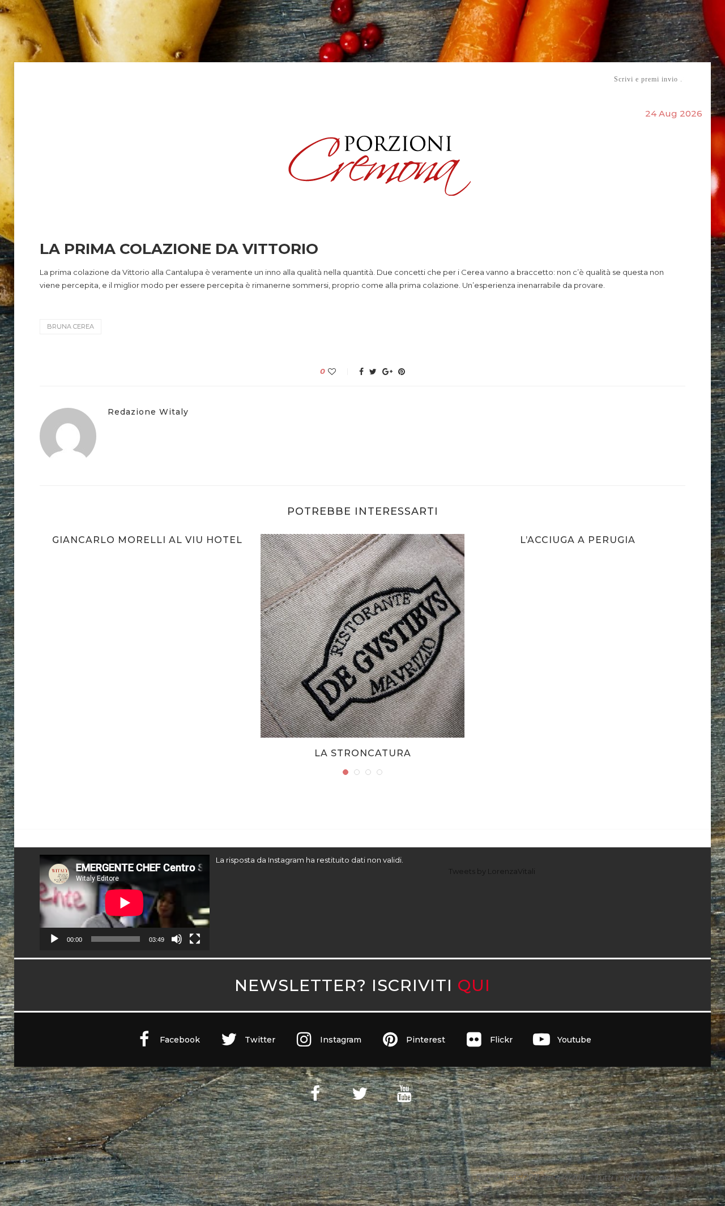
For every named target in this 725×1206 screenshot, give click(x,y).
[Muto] (176, 939)
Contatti (497, 79)
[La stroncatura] (362, 636)
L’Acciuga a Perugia (578, 540)
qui (474, 985)
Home (32, 79)
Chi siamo (74, 79)
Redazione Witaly (148, 412)
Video (456, 79)
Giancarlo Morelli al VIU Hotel (147, 540)
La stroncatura (362, 753)
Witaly (126, 79)
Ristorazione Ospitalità (244, 79)
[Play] (54, 939)
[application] (125, 902)
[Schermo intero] (195, 939)
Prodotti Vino (330, 79)
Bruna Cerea (70, 326)
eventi (165, 79)
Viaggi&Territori (401, 79)
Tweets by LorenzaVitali (492, 871)
